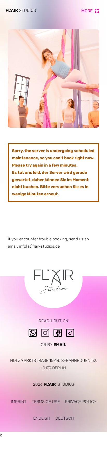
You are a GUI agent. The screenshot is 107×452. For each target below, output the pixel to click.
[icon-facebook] (58, 330)
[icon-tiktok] (70, 330)
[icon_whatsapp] (33, 330)
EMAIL (60, 344)
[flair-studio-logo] (21, 10)
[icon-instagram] (45, 330)
